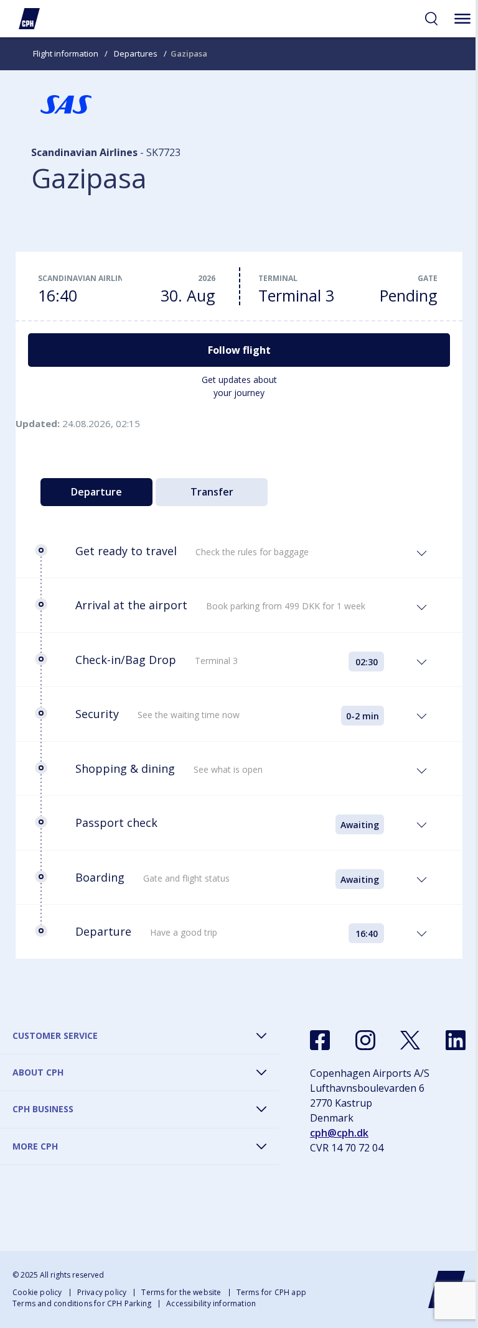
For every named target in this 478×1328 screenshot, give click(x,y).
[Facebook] (320, 1040)
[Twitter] (410, 1040)
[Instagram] (365, 1040)
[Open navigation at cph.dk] (462, 18)
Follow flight (239, 350)
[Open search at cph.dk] (431, 18)
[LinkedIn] (456, 1040)
